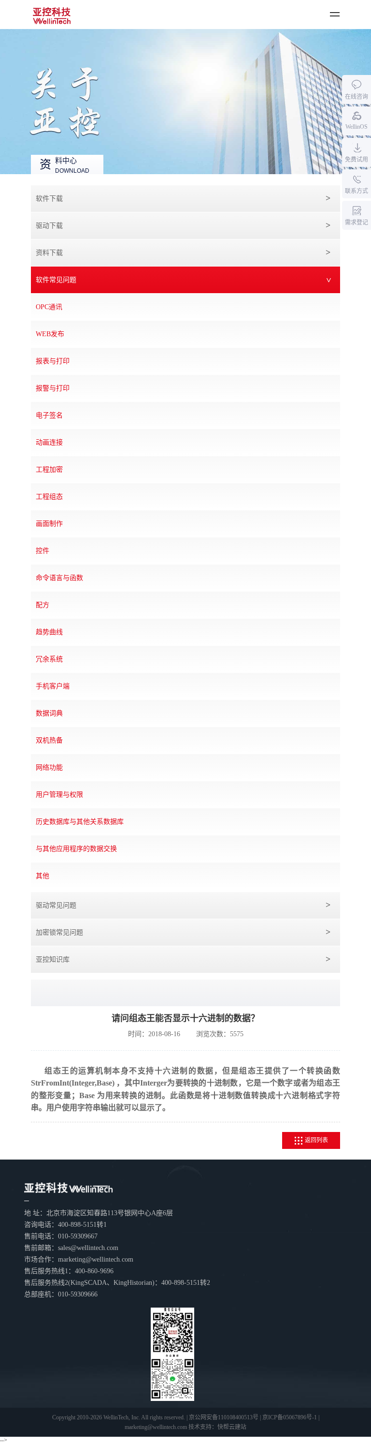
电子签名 (49, 415)
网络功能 (49, 767)
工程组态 (49, 496)
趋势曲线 (49, 632)
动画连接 (49, 442)
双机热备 (49, 740)
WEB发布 (50, 334)
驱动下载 (49, 225)
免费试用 (356, 159)
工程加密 (49, 469)
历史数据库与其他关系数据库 (80, 821)
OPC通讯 (49, 307)
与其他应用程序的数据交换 (76, 848)
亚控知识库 (53, 959)
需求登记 (356, 222)
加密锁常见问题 (59, 932)
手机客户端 (53, 686)
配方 (42, 605)
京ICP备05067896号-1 (289, 1417)
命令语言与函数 (59, 577)
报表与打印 (53, 361)
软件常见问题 (56, 279)
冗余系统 (49, 659)
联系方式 (356, 191)
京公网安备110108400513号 (223, 1417)
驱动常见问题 (56, 905)
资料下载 (49, 252)
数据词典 (49, 713)
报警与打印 (53, 388)
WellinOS (356, 126)
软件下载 (49, 198)
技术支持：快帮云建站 (217, 1427)
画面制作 (49, 523)
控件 (42, 550)
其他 (42, 875)
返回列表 (316, 1140)
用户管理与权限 (59, 794)
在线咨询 (356, 96)
